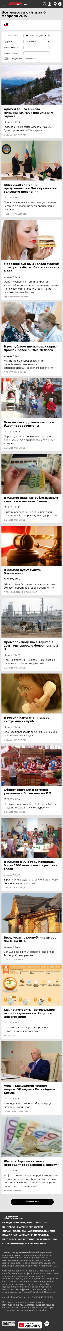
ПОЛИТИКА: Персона (16, 1111)
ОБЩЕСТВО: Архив (15, 135)
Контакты (8, 1227)
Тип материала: (11, 36)
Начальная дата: (11, 47)
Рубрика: (8, 41)
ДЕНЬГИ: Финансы (15, 448)
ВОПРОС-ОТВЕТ (12, 1190)
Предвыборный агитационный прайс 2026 (29, 1239)
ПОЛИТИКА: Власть (15, 214)
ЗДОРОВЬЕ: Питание (16, 297)
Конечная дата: (11, 53)
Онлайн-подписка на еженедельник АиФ (28, 1231)
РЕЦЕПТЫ (9, 1035)
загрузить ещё (32, 1202)
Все (6, 23)
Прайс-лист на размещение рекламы (25, 1235)
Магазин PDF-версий (30, 1227)
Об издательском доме (17, 1222)
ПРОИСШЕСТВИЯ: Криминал (20, 592)
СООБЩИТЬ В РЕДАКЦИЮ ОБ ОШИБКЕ (24, 1243)
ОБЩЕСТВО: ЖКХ (13, 960)
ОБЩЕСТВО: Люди (14, 888)
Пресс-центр (42, 1222)
